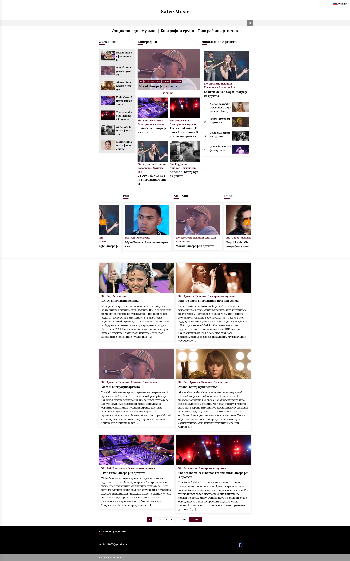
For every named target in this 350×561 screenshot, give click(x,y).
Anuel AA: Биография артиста (124, 130)
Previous (103, 222)
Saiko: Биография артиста (220, 120)
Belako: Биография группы (220, 134)
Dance (206, 195)
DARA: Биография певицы (124, 56)
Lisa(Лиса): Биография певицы (124, 145)
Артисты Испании (157, 81)
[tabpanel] (169, 69)
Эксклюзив (172, 81)
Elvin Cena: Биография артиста (124, 101)
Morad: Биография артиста (124, 71)
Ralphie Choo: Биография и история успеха (208, 301)
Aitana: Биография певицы (123, 86)
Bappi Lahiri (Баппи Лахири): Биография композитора (225, 244)
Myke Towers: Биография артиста (123, 244)
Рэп (103, 195)
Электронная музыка (151, 124)
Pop (145, 81)
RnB (145, 120)
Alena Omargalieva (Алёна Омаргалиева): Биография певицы (220, 107)
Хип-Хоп (175, 167)
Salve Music (175, 11)
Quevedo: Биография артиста (220, 148)
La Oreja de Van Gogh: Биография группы (152, 180)
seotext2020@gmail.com (114, 544)
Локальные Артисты (151, 167)
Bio (141, 81)
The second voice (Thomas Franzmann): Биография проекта (124, 116)
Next (247, 222)
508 (184, 519)
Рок (140, 171)
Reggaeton (181, 163)
